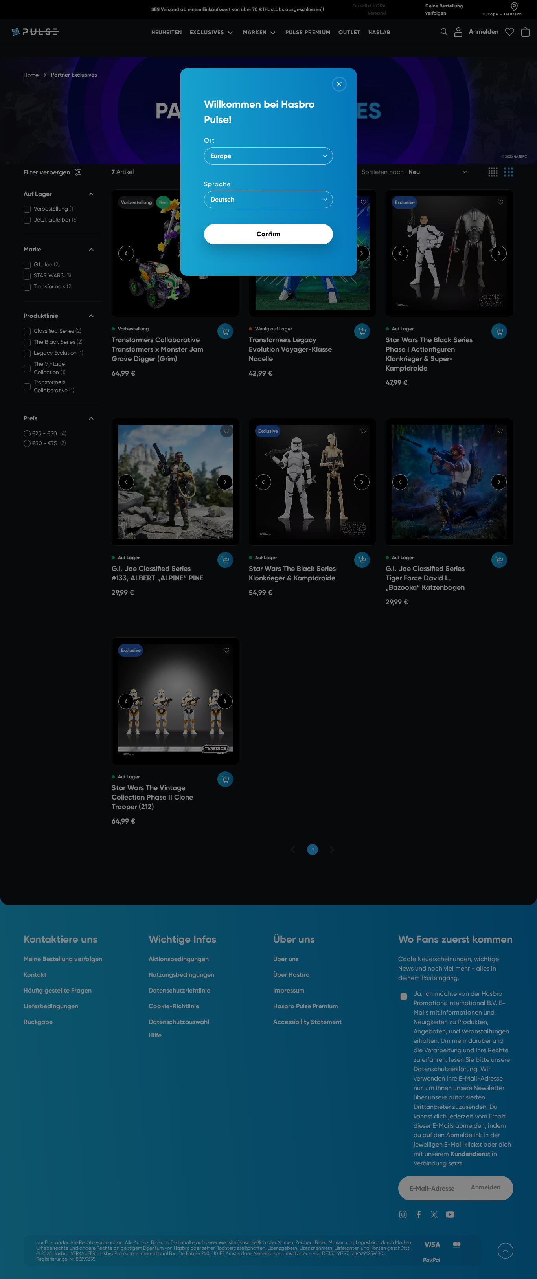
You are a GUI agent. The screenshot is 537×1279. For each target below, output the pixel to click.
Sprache (217, 184)
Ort (209, 140)
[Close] (339, 84)
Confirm (268, 234)
